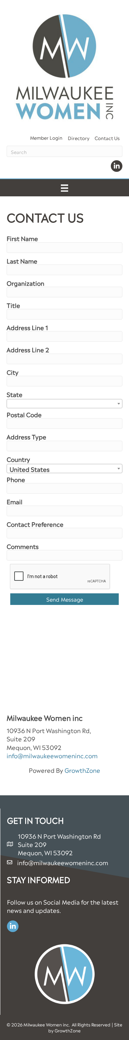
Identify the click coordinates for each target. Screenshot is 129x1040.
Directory (78, 137)
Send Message (64, 599)
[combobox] (64, 403)
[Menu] (64, 187)
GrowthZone (82, 769)
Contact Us (107, 137)
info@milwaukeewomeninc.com (52, 755)
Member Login (46, 137)
